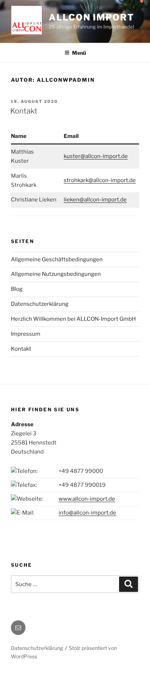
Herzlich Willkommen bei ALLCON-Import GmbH (73, 319)
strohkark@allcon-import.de (100, 180)
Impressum (25, 334)
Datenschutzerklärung (39, 304)
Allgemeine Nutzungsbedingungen (56, 274)
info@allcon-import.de (87, 512)
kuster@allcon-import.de (96, 156)
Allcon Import (91, 17)
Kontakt (24, 111)
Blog (17, 289)
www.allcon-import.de (87, 499)
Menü (79, 53)
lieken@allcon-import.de (95, 199)
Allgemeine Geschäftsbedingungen (57, 259)
